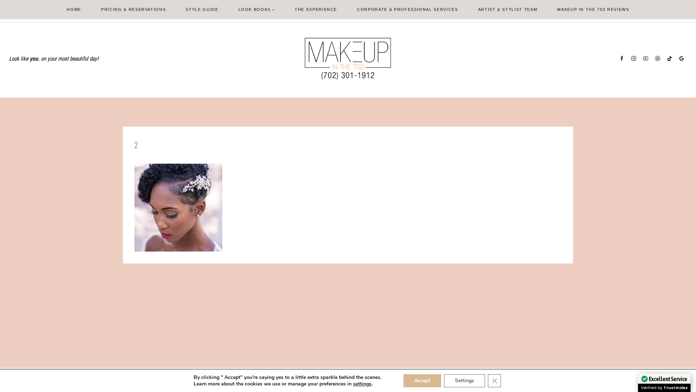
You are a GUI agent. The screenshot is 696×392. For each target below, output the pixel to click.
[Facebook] (622, 58)
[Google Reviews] (681, 58)
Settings (464, 380)
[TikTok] (669, 58)
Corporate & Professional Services (407, 9)
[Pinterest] (657, 58)
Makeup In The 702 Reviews (593, 9)
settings (362, 384)
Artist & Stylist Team (508, 9)
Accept (422, 380)
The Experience (316, 9)
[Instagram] (634, 58)
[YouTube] (646, 58)
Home (74, 9)
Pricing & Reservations (133, 9)
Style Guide (202, 9)
